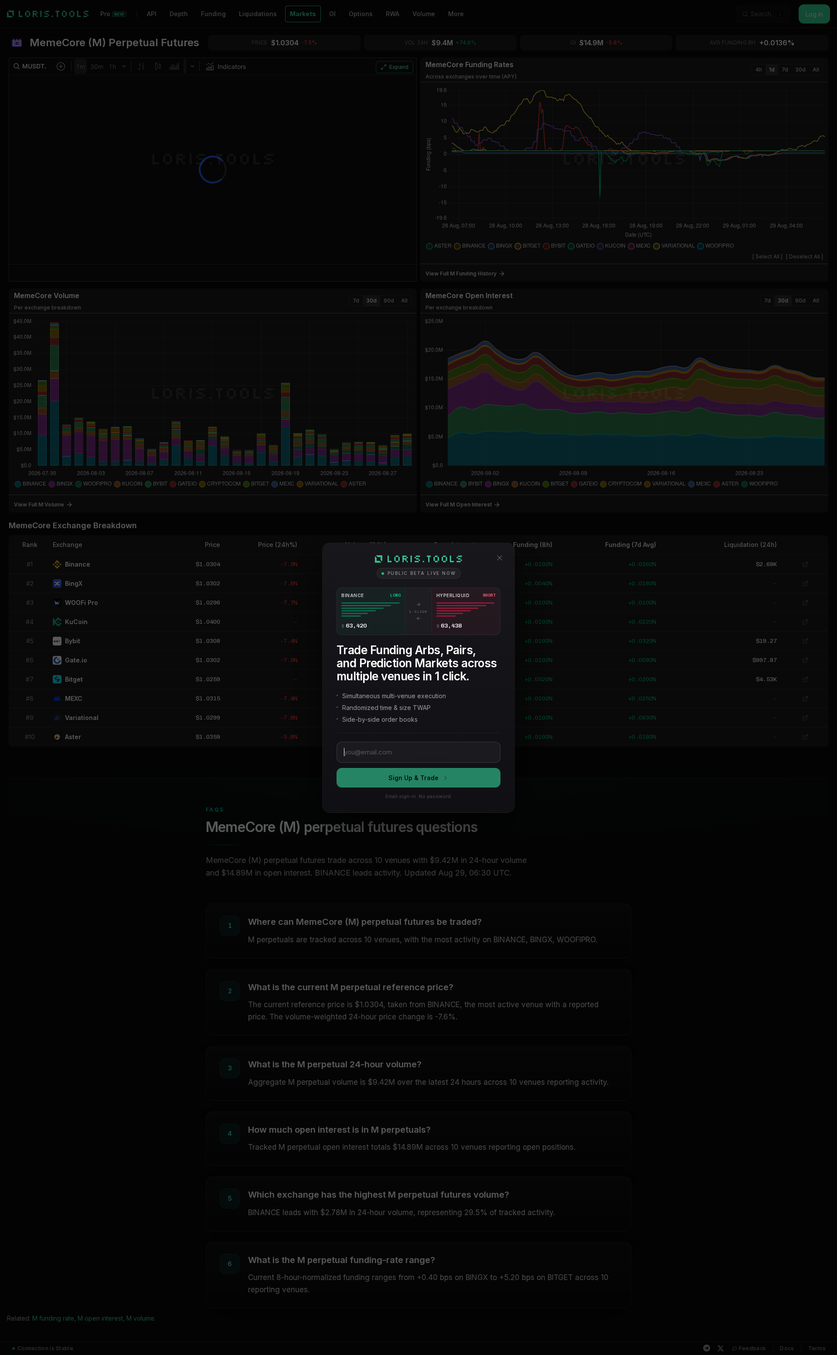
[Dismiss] (499, 558)
